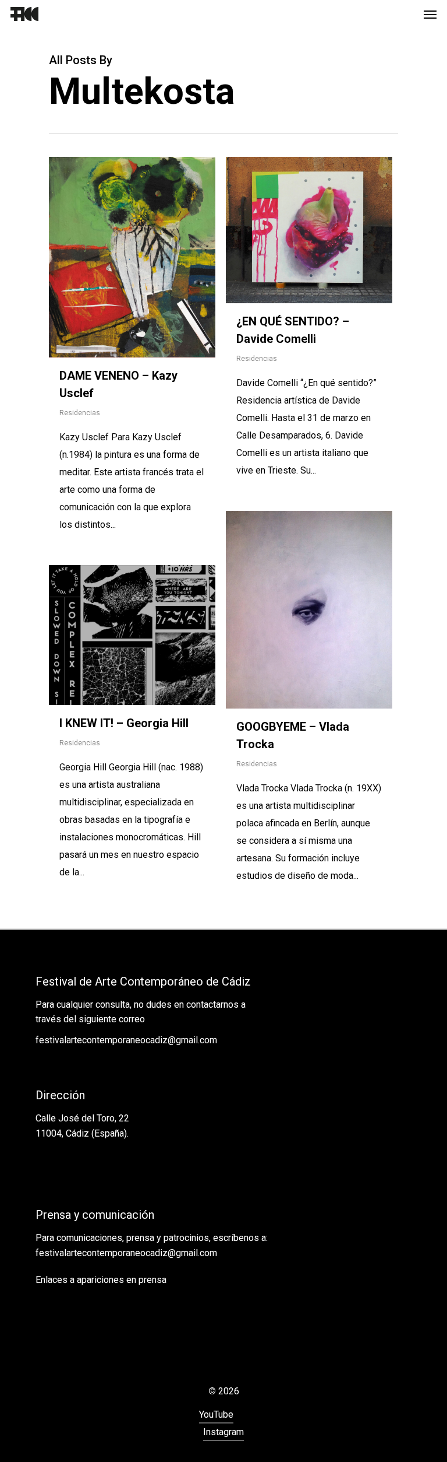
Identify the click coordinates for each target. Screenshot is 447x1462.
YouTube (216, 1414)
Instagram (223, 1432)
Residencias (79, 413)
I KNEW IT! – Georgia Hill (124, 723)
